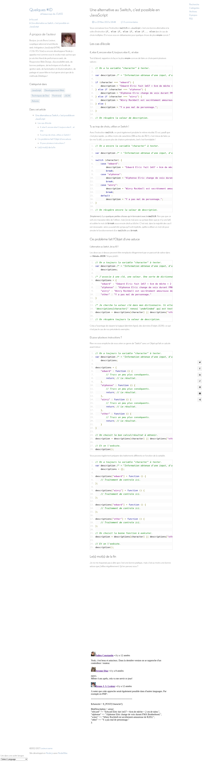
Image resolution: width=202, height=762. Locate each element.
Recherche (194, 4)
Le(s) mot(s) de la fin (46, 147)
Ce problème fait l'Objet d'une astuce (54, 139)
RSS (191, 18)
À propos (193, 15)
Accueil (34, 19)
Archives (193, 11)
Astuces (35, 101)
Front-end (56, 95)
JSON (67, 95)
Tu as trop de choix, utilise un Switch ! (55, 135)
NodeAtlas (62, 753)
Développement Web (54, 90)
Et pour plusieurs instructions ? (52, 143)
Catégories (194, 8)
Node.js (49, 753)
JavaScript (36, 90)
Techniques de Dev (40, 95)
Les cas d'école (44, 123)
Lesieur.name (46, 748)
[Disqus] (131, 610)
